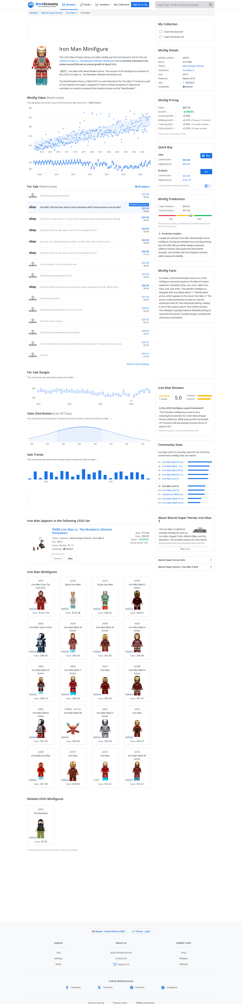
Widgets (183, 958)
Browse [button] (70, 4)
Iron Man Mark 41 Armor (178, 474)
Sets (58, 952)
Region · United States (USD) (110, 931)
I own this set (128, 554)
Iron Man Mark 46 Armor (178, 502)
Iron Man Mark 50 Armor (178, 470)
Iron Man (170, 478)
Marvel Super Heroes (51, 13)
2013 (59, 541)
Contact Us (121, 958)
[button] (75, 377)
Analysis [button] (104, 4)
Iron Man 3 (71, 13)
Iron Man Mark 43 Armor (178, 462)
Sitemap (183, 964)
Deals (58, 964)
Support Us (123, 964)
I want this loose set (174, 37)
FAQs (183, 952)
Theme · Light (142, 931)
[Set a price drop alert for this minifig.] (208, 186)
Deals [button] (87, 4)
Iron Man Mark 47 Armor (178, 498)
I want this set (128, 559)
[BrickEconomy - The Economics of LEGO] (42, 5)
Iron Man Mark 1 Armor (177, 466)
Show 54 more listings (138, 364)
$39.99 (145, 536)
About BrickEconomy (121, 952)
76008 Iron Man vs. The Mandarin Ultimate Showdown (87, 61)
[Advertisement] (89, 29)
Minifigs (34, 13)
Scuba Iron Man (174, 494)
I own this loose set (173, 31)
